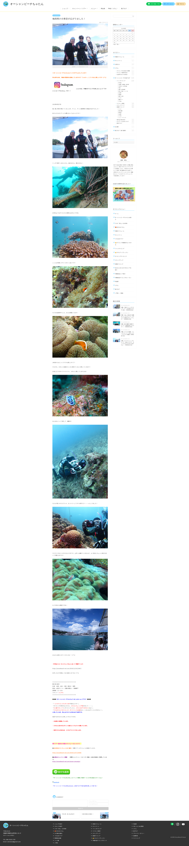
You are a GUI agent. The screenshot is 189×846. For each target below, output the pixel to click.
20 (126, 38)
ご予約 (56, 843)
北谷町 (120, 92)
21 (129, 38)
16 (114, 38)
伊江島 (120, 82)
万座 (119, 87)
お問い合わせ (169, 4)
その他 (120, 101)
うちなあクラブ (119, 239)
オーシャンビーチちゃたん (27, 3)
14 (129, 36)
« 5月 (114, 44)
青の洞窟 (120, 110)
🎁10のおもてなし (120, 227)
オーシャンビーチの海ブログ (124, 78)
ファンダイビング (56, 15)
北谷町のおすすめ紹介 (125, 74)
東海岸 (120, 94)
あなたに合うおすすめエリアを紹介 (123, 269)
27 (126, 40)
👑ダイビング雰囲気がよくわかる (123, 243)
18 (120, 38)
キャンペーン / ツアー (79, 8)
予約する (182, 4)
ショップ (65, 8)
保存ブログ (125, 123)
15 (132, 36)
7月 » (117, 44)
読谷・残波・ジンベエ (123, 91)
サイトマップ (136, 838)
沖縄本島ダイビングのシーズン (123, 277)
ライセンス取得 (96, 831)
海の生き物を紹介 (125, 119)
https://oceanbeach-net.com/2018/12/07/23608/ (66, 753)
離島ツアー (121, 99)
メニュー (93, 8)
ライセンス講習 (125, 103)
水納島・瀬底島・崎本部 (124, 84)
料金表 (103, 8)
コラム (124, 68)
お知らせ (124, 64)
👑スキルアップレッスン (121, 252)
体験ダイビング (125, 107)
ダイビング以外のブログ (125, 121)
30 (114, 42)
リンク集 (57, 840)
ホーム (116, 213)
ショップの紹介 (58, 824)
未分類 (124, 127)
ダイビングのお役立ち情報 (125, 71)
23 (114, 40)
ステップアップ (125, 105)
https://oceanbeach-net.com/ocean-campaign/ (66, 761)
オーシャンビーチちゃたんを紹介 (123, 218)
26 (123, 40)
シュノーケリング (122, 117)
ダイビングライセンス (121, 256)
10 (117, 36)
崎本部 (120, 112)
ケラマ (120, 97)
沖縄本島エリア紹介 (120, 274)
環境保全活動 (58, 838)
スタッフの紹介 (58, 826)
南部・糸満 (121, 96)
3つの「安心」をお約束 (121, 223)
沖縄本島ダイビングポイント (100, 840)
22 (132, 38)
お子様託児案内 (58, 833)
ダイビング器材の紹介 (125, 72)
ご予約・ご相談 (119, 293)
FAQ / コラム (112, 8)
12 (123, 36)
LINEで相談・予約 (155, 4)
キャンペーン (124, 60)
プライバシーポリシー (138, 833)
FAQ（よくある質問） (138, 826)
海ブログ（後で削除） (124, 130)
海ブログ (124, 8)
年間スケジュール (124, 57)
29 (132, 40)
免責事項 (135, 835)
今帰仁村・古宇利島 (123, 86)
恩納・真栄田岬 (122, 89)
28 (129, 40)
